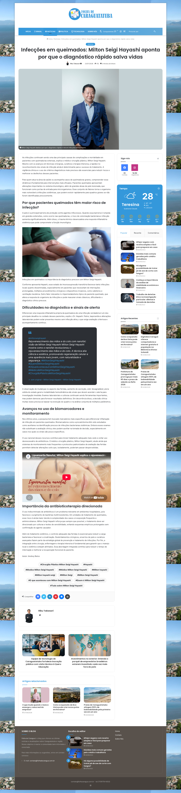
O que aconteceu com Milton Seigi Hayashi (50, 580)
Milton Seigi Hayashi (88, 575)
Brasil (39, 31)
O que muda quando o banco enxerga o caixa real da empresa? (35, 707)
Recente (137, 233)
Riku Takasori (75, 64)
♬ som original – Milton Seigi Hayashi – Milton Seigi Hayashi (54, 379)
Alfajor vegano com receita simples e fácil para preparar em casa (146, 244)
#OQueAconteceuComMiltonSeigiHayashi (51, 367)
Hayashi (88, 564)
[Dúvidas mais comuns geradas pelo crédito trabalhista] (127, 257)
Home (117, 731)
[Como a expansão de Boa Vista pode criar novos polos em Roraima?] (66, 695)
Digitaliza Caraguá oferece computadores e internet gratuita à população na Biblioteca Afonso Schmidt (149, 344)
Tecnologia (78, 31)
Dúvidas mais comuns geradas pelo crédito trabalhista (146, 256)
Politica (64, 31)
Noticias (51, 31)
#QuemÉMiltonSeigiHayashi (43, 363)
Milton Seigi (66, 575)
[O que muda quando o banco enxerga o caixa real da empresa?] (35, 695)
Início (28, 31)
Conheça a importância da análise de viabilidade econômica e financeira (147, 284)
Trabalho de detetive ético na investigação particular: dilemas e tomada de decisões (146, 298)
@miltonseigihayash (37, 338)
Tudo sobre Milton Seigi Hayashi (66, 585)
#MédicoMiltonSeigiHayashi (44, 370)
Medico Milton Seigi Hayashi (40, 570)
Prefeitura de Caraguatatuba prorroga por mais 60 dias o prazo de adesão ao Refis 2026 (129, 378)
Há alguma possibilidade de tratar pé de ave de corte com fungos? (146, 269)
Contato (118, 735)
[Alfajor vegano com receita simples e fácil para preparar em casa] (127, 245)
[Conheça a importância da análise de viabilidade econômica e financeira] (127, 283)
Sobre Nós (92, 31)
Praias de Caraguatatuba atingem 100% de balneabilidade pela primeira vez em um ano (97, 708)
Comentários (153, 233)
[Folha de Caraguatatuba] (90, 14)
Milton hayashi (100, 570)
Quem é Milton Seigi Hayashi (90, 580)
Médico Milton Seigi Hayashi (73, 570)
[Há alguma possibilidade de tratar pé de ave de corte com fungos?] (127, 269)
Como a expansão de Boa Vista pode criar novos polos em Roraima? (66, 707)
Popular (123, 233)
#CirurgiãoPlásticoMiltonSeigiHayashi (49, 373)
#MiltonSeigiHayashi (52, 360)
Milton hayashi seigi (45, 575)
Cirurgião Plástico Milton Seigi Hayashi (60, 564)
